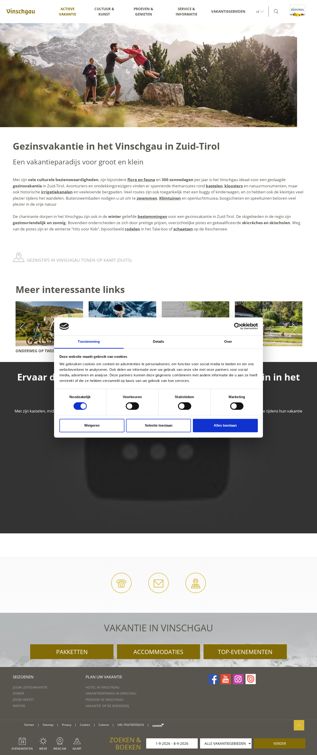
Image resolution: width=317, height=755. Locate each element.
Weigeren (92, 425)
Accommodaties (158, 652)
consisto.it (158, 725)
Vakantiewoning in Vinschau (111, 693)
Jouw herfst (23, 699)
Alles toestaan (225, 425)
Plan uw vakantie (104, 677)
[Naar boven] (299, 725)
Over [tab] (228, 341)
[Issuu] (251, 679)
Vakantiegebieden (228, 11)
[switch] (132, 406)
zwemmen (147, 198)
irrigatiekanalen (57, 192)
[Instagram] (238, 679)
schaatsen (183, 229)
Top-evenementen (245, 652)
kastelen (214, 186)
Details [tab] (158, 341)
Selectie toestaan (158, 425)
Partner (29, 725)
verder (279, 743)
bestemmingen (152, 216)
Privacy (66, 725)
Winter (19, 706)
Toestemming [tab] (89, 341)
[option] (158, 75)
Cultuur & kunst (104, 11)
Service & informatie (186, 11)
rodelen (132, 229)
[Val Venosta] (20, 11)
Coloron (104, 725)
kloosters (233, 186)
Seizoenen (23, 677)
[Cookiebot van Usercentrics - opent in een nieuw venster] (237, 326)
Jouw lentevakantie (30, 687)
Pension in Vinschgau (104, 699)
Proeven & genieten (143, 11)
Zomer (18, 693)
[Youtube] (225, 679)
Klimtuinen (170, 198)
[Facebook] (213, 679)
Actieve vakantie (67, 11)
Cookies (85, 725)
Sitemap (48, 725)
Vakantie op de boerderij (107, 706)
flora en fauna (141, 179)
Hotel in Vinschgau (103, 687)
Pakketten (72, 652)
